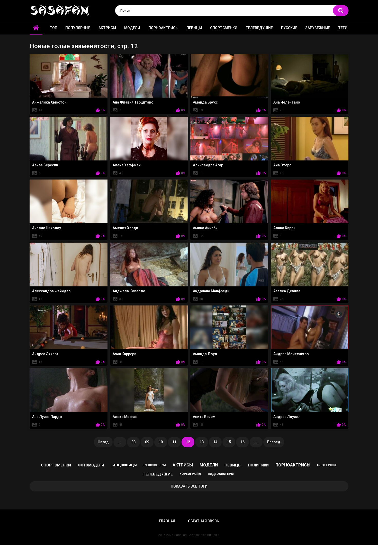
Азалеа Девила (286, 291)
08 (133, 442)
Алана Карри (284, 228)
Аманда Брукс (205, 102)
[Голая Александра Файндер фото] (68, 264)
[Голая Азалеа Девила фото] (310, 264)
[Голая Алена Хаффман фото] (149, 138)
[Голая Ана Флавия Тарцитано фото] (149, 76)
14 (215, 442)
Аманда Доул (205, 354)
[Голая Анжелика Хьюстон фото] (68, 76)
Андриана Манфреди (211, 291)
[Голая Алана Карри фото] (310, 201)
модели (209, 465)
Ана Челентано (286, 102)
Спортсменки (223, 28)
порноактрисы (292, 465)
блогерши (326, 465)
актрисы (183, 465)
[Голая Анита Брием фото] (229, 390)
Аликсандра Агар (208, 165)
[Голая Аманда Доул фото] (229, 327)
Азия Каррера (124, 354)
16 (242, 442)
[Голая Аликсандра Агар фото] (229, 138)
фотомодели (91, 465)
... (119, 442)
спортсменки (56, 465)
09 (147, 442)
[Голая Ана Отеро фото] (310, 138)
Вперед (273, 442)
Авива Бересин (45, 165)
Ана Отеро (282, 165)
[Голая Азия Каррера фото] (149, 327)
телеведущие (158, 474)
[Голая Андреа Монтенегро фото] (310, 327)
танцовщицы (124, 465)
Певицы (194, 28)
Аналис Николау (46, 228)
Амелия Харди (125, 228)
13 (202, 442)
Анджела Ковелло (129, 291)
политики (258, 465)
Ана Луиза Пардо (47, 417)
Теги (342, 28)
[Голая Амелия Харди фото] (149, 201)
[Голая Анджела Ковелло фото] (149, 264)
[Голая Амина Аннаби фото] (229, 201)
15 (229, 442)
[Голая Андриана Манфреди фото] (229, 264)
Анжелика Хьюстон (49, 102)
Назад (103, 442)
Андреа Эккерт (45, 354)
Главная (167, 521)
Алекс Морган (125, 417)
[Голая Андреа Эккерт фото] (68, 327)
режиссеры (154, 465)
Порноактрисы (163, 28)
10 (161, 442)
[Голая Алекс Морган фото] (149, 390)
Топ (53, 28)
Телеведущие (259, 28)
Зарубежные (317, 28)
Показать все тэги (189, 486)
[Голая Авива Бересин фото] (68, 138)
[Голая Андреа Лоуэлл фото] (310, 390)
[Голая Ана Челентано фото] (310, 76)
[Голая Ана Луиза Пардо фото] (68, 390)
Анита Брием (204, 417)
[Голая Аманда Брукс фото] (229, 76)
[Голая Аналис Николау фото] (68, 201)
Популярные (77, 28)
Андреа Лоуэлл (287, 417)
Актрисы (107, 28)
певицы (232, 465)
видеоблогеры (221, 474)
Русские (289, 28)
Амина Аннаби (205, 228)
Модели (132, 28)
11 (174, 442)
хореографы (190, 474)
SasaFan (180, 535)
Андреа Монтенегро (291, 354)
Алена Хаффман (127, 165)
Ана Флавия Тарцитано (133, 102)
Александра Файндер (51, 291)
